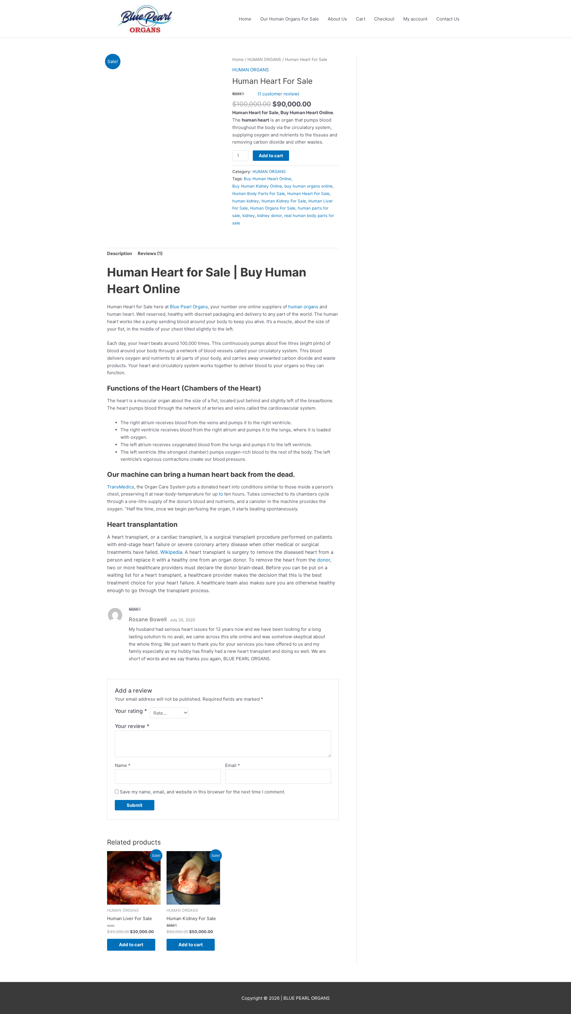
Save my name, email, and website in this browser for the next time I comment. (202, 792)
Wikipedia (171, 552)
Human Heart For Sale (308, 193)
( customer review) (278, 94)
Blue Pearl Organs (189, 306)
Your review (132, 726)
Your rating (131, 711)
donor (323, 560)
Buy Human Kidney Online (257, 186)
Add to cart (271, 155)
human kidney (245, 201)
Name (123, 765)
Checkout (384, 19)
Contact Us (447, 19)
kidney (248, 215)
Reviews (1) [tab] (150, 253)
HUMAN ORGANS (264, 59)
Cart (360, 19)
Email (232, 765)
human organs (303, 306)
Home (245, 19)
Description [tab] (119, 253)
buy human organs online (308, 186)
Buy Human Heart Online (267, 178)
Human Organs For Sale (272, 208)
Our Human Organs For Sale (289, 19)
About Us (337, 19)
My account (415, 19)
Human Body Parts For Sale (258, 193)
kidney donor (269, 215)
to (221, 494)
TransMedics (120, 487)
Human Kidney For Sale (283, 201)
